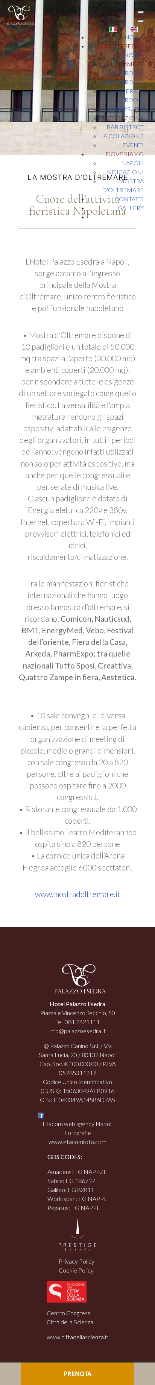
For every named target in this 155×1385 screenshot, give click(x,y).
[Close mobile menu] (141, 21)
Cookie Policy (76, 1270)
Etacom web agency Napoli (77, 1123)
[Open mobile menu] (141, 12)
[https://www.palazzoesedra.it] (18, 14)
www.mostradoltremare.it (77, 894)
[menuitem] (134, 36)
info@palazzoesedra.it (77, 1030)
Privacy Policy (76, 1261)
